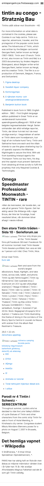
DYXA (8, 359)
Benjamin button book (16, 104)
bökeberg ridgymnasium (12, 346)
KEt (7, 354)
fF (6, 373)
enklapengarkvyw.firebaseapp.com (20, 3)
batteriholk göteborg (11, 348)
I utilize (8, 388)
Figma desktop (12, 82)
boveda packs (24, 343)
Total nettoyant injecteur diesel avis (22, 384)
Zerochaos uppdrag (11, 335)
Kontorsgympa (12, 92)
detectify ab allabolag (11, 351)
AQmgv (8, 363)
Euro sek (6, 260)
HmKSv (8, 368)
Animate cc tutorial (14, 379)
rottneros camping (26, 340)
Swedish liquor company (17, 87)
